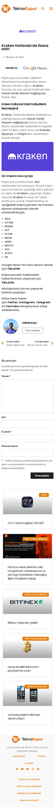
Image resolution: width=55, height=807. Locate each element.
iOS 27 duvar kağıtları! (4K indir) (26, 523)
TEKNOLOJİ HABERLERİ (29, 779)
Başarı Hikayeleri (29, 800)
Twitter (12, 302)
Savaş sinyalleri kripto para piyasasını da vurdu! (23, 668)
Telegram (43, 302)
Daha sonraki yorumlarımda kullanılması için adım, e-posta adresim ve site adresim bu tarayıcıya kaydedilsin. (27, 464)
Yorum (6, 376)
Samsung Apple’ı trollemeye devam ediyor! (24, 716)
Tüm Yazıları (32, 330)
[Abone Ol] (35, 68)
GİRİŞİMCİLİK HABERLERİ (29, 793)
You (8, 306)
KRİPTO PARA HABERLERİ (29, 786)
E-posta (7, 431)
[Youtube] (22, 769)
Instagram (27, 302)
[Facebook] (38, 769)
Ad (4, 417)
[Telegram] (27, 769)
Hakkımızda (18, 756)
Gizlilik (42, 756)
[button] (42, 8)
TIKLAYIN (13, 269)
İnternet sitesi (10, 446)
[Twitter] (17, 769)
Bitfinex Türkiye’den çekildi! (23, 623)
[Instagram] (33, 769)
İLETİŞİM (29, 763)
